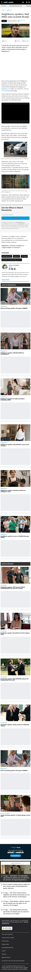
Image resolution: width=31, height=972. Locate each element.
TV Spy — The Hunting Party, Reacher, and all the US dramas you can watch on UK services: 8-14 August (16, 911)
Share (5, 41)
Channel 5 (16, 256)
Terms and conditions (7, 934)
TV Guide (4, 91)
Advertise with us (6, 957)
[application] (15, 112)
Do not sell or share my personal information (13, 960)
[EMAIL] (15, 269)
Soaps (3, 10)
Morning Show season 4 (16, 6)
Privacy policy (5, 941)
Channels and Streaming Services (11, 260)
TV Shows (24, 256)
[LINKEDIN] (10, 269)
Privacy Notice (21, 224)
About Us (4, 954)
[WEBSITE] (12, 269)
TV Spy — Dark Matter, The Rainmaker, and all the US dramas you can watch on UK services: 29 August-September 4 (16, 878)
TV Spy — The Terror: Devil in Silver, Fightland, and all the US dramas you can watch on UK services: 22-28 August (16, 894)
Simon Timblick (13, 20)
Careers (4, 951)
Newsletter (26, 41)
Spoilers (4, 21)
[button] (2, 2)
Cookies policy (5, 944)
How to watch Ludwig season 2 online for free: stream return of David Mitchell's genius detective (16, 886)
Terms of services (19, 222)
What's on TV (21, 20)
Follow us (18, 41)
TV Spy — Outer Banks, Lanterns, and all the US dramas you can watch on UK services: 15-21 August (16, 903)
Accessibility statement (7, 947)
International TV (6, 256)
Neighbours (9, 10)
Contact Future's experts (8, 937)
